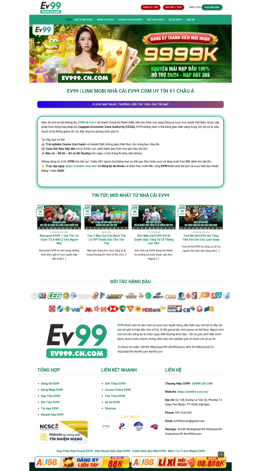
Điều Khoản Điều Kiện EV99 (112, 451)
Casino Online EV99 (130, 19)
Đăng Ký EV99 (105, 19)
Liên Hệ (190, 19)
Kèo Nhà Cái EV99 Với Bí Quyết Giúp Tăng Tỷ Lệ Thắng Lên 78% (153, 239)
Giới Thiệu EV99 (83, 19)
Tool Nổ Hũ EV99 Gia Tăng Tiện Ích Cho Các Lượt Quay (200, 237)
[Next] (222, 236)
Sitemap (110, 408)
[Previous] (37, 236)
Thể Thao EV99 (155, 19)
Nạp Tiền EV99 (50, 396)
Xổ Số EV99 (174, 19)
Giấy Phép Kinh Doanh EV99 (74, 451)
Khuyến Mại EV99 (52, 414)
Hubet (92, 122)
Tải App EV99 (49, 408)
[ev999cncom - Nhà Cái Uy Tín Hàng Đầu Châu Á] (53, 7)
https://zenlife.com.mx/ (81, 166)
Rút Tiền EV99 (50, 402)
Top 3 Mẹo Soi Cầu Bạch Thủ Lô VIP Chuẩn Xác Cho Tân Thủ (106, 239)
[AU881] (82, 462)
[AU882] (178, 462)
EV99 (69, 19)
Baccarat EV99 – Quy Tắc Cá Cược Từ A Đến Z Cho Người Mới (59, 239)
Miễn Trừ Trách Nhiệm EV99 (186, 451)
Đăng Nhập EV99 (52, 389)
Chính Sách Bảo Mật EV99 (149, 451)
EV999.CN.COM (202, 383)
